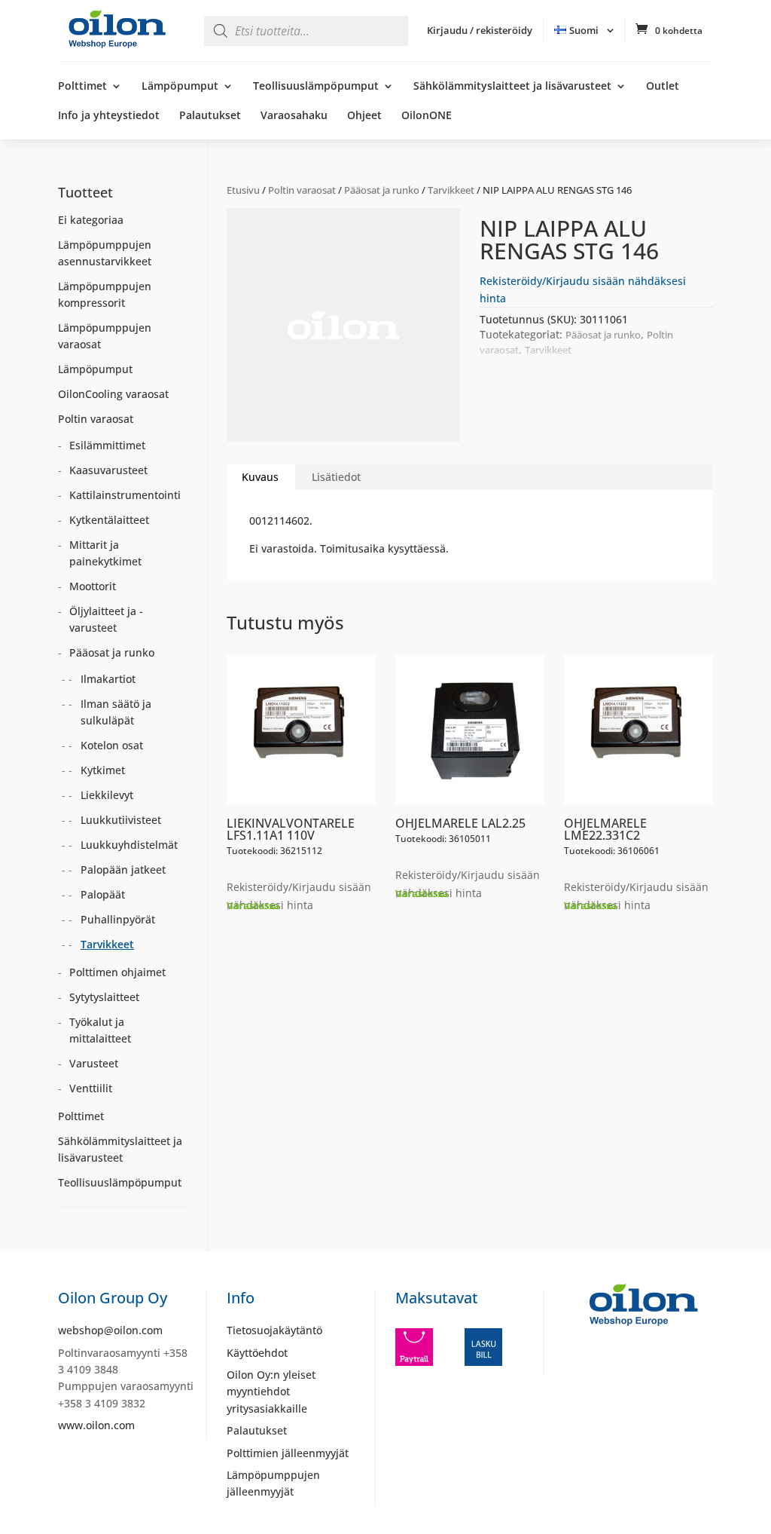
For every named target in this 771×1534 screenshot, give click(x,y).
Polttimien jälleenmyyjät (288, 1453)
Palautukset (210, 116)
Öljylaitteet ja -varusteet (106, 619)
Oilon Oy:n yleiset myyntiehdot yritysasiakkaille (271, 1391)
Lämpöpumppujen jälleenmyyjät (273, 1483)
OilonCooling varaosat (113, 394)
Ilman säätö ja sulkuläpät (116, 712)
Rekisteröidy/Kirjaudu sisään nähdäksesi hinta (299, 896)
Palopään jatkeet (123, 869)
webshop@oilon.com (110, 1330)
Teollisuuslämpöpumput (316, 87)
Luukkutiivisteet (121, 820)
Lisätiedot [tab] (336, 477)
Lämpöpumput (180, 87)
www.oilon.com (96, 1425)
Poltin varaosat (302, 190)
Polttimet (82, 87)
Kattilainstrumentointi (125, 495)
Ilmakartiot (108, 679)
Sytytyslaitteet (104, 997)
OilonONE (426, 116)
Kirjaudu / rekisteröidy (479, 30)
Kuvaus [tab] (260, 477)
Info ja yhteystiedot (109, 116)
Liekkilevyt (107, 795)
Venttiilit (90, 1088)
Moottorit (92, 586)
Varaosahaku (294, 116)
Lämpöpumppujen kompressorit (104, 294)
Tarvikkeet (451, 190)
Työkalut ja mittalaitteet (100, 1030)
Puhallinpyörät (118, 919)
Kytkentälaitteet (109, 520)
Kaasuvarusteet (108, 470)
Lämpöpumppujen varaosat (104, 335)
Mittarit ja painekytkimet (105, 552)
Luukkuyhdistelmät (129, 844)
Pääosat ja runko (381, 190)
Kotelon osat (112, 745)
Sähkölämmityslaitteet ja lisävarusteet (512, 87)
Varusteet (93, 1063)
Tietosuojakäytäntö (274, 1330)
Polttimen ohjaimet (117, 972)
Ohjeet (364, 116)
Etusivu (243, 190)
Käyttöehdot (257, 1353)
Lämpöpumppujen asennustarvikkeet (104, 252)
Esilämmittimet (107, 445)
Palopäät (103, 894)
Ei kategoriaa (90, 220)
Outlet (662, 87)
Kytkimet (103, 770)
